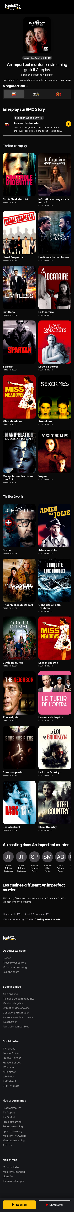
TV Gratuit (9, 1117)
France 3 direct (12, 1058)
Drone (7, 550)
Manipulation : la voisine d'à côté (18, 478)
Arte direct (9, 1071)
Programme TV (12, 1107)
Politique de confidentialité (18, 998)
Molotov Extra (11, 1167)
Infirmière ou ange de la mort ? (53, 201)
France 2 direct (11, 1053)
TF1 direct (9, 1048)
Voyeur (43, 476)
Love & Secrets (48, 366)
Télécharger (10, 1021)
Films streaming (12, 1121)
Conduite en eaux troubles (49, 606)
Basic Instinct (11, 827)
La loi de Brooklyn (49, 772)
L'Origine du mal (13, 662)
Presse (7, 958)
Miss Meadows (12, 421)
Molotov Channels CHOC (51, 898)
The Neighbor (12, 717)
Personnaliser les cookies (18, 1017)
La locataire (46, 312)
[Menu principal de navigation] (68, 7)
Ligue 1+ (8, 1176)
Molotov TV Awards (14, 1135)
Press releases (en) (14, 962)
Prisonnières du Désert (18, 605)
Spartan (8, 366)
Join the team (11, 972)
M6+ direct (9, 1067)
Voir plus (66, 80)
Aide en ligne (10, 994)
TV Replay (9, 1112)
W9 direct (8, 1076)
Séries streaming (13, 1126)
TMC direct (9, 1081)
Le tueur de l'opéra (50, 717)
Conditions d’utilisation (16, 1012)
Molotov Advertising (15, 967)
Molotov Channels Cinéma (17, 901)
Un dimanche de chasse (53, 257)
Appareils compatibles (16, 1026)
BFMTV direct (11, 1085)
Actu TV (7, 1145)
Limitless (9, 312)
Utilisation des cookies (16, 1008)
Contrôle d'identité (15, 199)
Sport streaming (12, 1131)
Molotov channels (25, 898)
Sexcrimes (45, 421)
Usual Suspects (13, 257)
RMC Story (8, 898)
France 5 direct (12, 1062)
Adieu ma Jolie (47, 550)
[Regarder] (68, 124)
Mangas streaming (14, 1140)
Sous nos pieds (13, 772)
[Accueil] (13, 6)
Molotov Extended (14, 1171)
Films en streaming (32, 74)
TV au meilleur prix (13, 1181)
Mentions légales (13, 1003)
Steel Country (47, 827)
